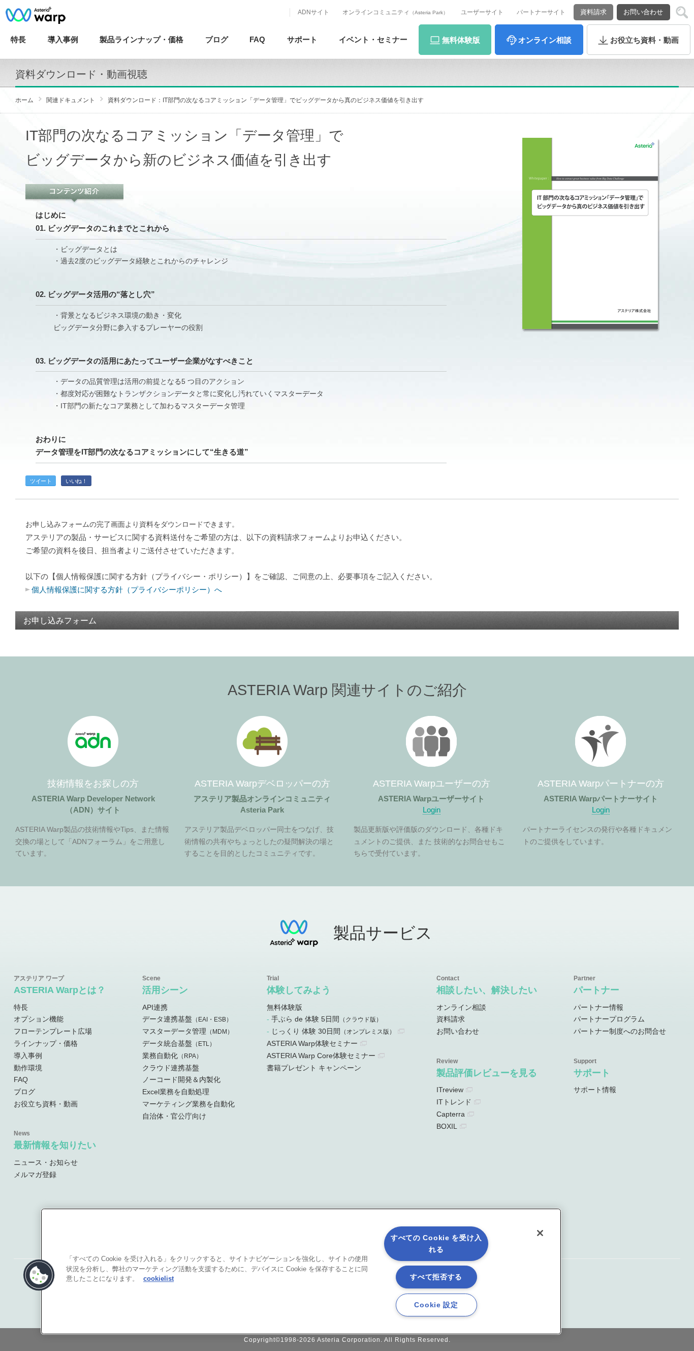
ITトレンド (453, 1102)
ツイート (40, 481)
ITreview (449, 1090)
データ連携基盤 (187, 1019)
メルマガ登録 (35, 1174)
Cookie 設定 (436, 1305)
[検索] (682, 12)
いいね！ (76, 481)
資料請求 (593, 12)
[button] (39, 1275)
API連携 (155, 1007)
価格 (141, 39)
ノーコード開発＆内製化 (181, 1079)
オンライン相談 (461, 1007)
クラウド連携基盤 (170, 1068)
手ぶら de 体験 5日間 (326, 1019)
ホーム (24, 100)
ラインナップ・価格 (46, 1043)
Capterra (450, 1114)
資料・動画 (644, 40)
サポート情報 (595, 1090)
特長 (18, 39)
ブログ (216, 39)
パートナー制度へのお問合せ (620, 1031)
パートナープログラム (609, 1019)
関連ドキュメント (70, 100)
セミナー (373, 39)
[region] (301, 1271)
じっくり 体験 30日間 (333, 1031)
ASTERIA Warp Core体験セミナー (321, 1056)
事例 (63, 39)
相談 (545, 40)
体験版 (461, 40)
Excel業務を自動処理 (175, 1092)
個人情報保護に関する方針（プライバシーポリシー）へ (126, 589)
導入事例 (28, 1056)
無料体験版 (284, 1007)
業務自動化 (172, 1056)
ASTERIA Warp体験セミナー (312, 1043)
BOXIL (446, 1126)
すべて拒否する (436, 1277)
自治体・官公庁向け (174, 1116)
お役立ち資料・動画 (46, 1104)
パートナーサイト (541, 12)
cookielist (158, 1278)
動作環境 (28, 1068)
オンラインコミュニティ (395, 12)
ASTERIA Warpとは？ (60, 989)
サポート (302, 39)
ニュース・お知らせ (46, 1162)
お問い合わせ (643, 12)
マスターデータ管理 (187, 1031)
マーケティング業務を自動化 (188, 1104)
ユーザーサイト (482, 12)
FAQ (257, 39)
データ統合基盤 (178, 1043)
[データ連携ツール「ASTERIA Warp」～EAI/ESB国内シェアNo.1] (35, 15)
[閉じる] (540, 1233)
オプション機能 (39, 1019)
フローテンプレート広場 (53, 1031)
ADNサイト (313, 12)
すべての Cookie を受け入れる (436, 1243)
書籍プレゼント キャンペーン (314, 1068)
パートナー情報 (598, 1007)
